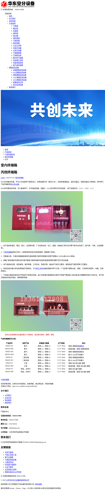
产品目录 (12, 23)
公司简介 (8, 395)
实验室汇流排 (18, 60)
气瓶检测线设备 (10, 460)
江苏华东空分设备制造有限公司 (17, 480)
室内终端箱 (9, 157)
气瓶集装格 (17, 53)
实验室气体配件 (10, 464)
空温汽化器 (17, 48)
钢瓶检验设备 (14, 67)
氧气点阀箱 (9, 457)
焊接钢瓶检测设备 (19, 75)
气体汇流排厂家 (10, 455)
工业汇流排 (17, 45)
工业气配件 (9, 467)
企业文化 (8, 398)
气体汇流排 (38, 268)
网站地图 (38, 484)
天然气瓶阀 (9, 452)
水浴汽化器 (17, 50)
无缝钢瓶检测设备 (19, 70)
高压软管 (16, 43)
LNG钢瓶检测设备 (19, 80)
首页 (10, 16)
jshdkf (3, 178)
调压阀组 (16, 38)
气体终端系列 (10, 154)
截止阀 (15, 28)
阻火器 (15, 36)
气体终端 (16, 40)
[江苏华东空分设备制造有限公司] (18, 7)
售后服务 (8, 400)
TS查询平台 (9, 462)
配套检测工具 (18, 82)
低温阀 (15, 31)
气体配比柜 (17, 55)
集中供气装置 (18, 58)
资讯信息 (12, 21)
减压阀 (15, 33)
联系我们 (12, 87)
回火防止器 (15, 184)
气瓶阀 (15, 26)
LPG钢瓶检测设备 (19, 72)
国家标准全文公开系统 (13, 472)
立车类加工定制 (10, 469)
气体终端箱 (7, 252)
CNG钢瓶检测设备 (20, 77)
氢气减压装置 (18, 65)
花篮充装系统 (18, 63)
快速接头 (81, 346)
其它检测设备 (18, 85)
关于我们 (12, 18)
